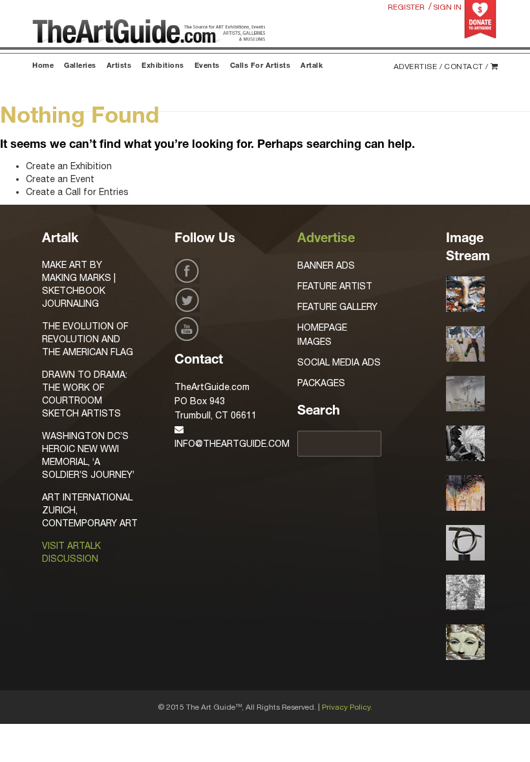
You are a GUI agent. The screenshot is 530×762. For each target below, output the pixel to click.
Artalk (312, 66)
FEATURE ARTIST (334, 286)
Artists (119, 66)
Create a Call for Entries (77, 192)
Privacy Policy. (347, 707)
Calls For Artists (260, 66)
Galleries (80, 66)
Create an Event (60, 179)
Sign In (447, 7)
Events (207, 66)
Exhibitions (163, 66)
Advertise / (418, 66)
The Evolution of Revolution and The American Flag (87, 339)
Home (43, 66)
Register (406, 7)
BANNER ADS (326, 265)
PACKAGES (321, 383)
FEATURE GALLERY (337, 307)
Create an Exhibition (69, 166)
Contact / (466, 66)
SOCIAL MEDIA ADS (339, 362)
